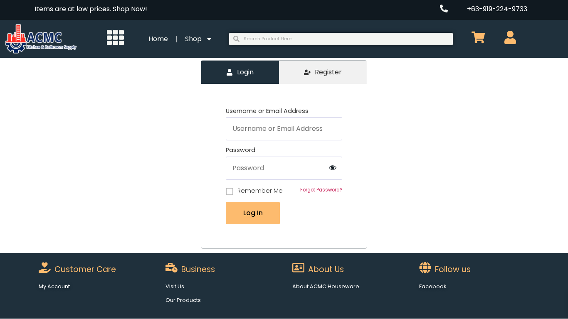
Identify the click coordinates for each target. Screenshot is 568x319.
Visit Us (174, 286)
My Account (54, 286)
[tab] (240, 72)
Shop (193, 39)
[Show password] (332, 168)
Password (240, 150)
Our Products (183, 300)
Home (158, 39)
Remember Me (260, 190)
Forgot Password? (321, 189)
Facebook (432, 286)
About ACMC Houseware (325, 286)
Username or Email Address (267, 111)
